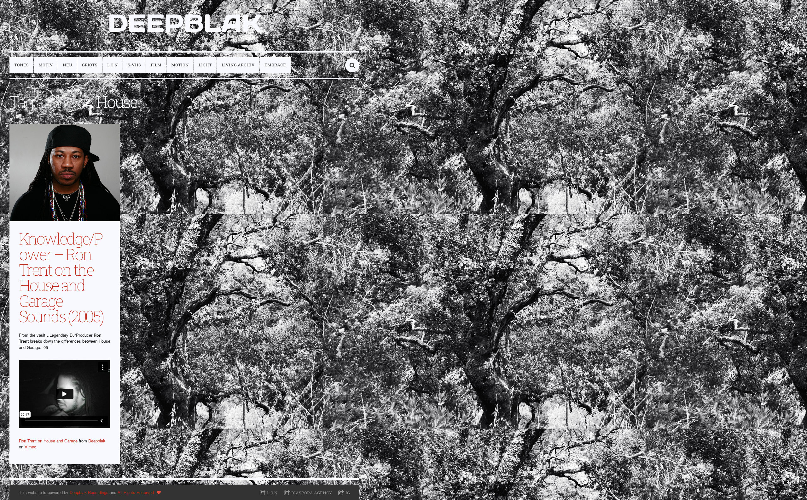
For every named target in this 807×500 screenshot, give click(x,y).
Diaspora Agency (311, 493)
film (156, 65)
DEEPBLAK (184, 23)
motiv (45, 65)
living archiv (238, 65)
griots (89, 65)
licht (205, 65)
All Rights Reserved (136, 492)
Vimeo (30, 447)
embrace (275, 65)
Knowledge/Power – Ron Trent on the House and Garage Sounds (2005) (61, 277)
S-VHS (134, 65)
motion (180, 65)
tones (21, 65)
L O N (112, 65)
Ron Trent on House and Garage (48, 441)
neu (67, 65)
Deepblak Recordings (89, 492)
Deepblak (96, 441)
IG (347, 493)
